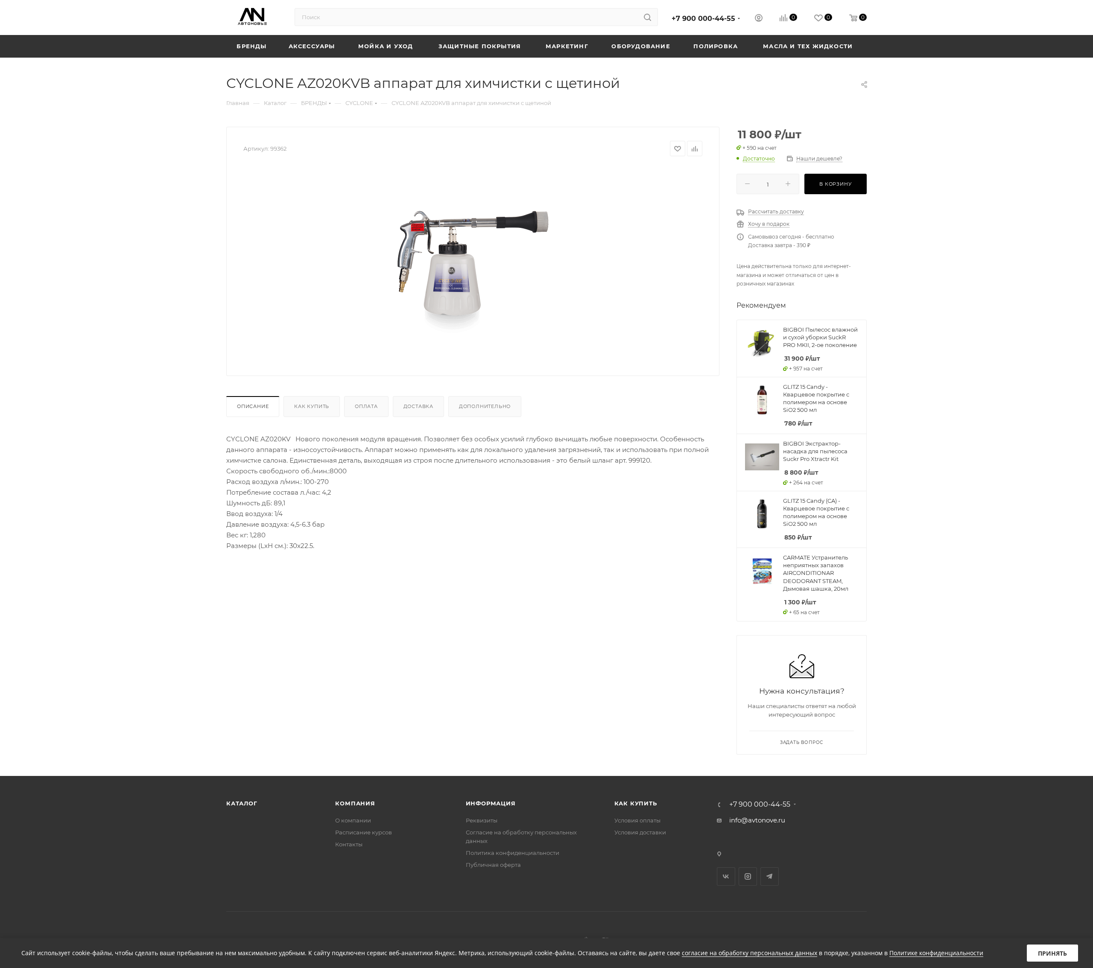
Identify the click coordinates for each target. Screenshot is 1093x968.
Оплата (366, 406)
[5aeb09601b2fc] (473, 263)
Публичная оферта (493, 864)
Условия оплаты (637, 820)
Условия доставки (640, 832)
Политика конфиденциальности (512, 852)
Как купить (311, 406)
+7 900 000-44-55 (703, 19)
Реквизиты (481, 820)
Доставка (418, 406)
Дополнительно (485, 406)
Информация (491, 803)
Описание (253, 406)
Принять (1052, 953)
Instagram (748, 876)
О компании (353, 820)
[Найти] (647, 17)
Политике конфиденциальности (936, 953)
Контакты (348, 844)
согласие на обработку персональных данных (749, 953)
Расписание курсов (363, 832)
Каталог (241, 803)
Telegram (769, 876)
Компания (355, 803)
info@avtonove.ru (757, 820)
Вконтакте (726, 876)
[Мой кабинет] (759, 19)
